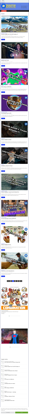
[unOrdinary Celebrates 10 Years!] (14, 155)
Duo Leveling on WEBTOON (6, 86)
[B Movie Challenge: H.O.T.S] (14, 234)
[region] (14, 410)
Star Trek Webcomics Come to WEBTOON (8, 218)
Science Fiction (7, 59)
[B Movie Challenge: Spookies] (14, 129)
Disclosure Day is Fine (5, 60)
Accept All (22, 412)
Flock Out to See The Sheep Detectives (7, 270)
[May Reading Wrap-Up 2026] (14, 103)
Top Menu (3, 0)
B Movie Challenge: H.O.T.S (6, 244)
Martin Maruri (6, 61)
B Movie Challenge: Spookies (6, 139)
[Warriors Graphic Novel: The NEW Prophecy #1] (14, 24)
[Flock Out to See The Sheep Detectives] (14, 261)
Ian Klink (6, 140)
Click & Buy (2, 313)
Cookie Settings (8, 412)
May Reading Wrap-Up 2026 (6, 113)
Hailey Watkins (6, 35)
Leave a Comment (10, 35)
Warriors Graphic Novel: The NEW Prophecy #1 (9, 34)
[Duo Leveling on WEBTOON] (14, 76)
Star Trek (2, 217)
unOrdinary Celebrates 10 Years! (7, 165)
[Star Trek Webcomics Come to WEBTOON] (14, 208)
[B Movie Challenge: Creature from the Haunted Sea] (14, 182)
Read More (2, 39)
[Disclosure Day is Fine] (14, 50)
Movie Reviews (3, 59)
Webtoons (2, 164)
